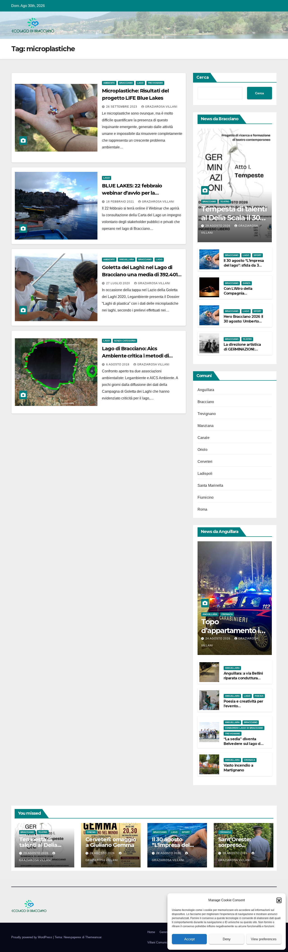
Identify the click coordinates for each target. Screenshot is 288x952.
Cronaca (227, 614)
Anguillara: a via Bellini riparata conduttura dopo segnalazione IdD (243, 680)
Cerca (202, 77)
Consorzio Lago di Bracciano (244, 728)
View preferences (264, 939)
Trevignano (155, 83)
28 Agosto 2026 (103, 853)
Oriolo (202, 450)
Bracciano (126, 83)
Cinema (91, 832)
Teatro (224, 201)
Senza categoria (125, 340)
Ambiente (109, 83)
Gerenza (165, 932)
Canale (203, 438)
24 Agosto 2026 (218, 638)
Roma (202, 509)
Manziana (206, 426)
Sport (257, 255)
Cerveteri (205, 461)
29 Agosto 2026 (218, 225)
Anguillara (126, 259)
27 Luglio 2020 (118, 283)
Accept (189, 939)
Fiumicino (206, 497)
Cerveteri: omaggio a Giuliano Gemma (111, 842)
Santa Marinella (210, 485)
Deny (227, 939)
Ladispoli (205, 473)
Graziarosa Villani (161, 106)
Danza (246, 283)
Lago (140, 83)
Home (151, 932)
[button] (279, 900)
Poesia (259, 696)
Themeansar (93, 937)
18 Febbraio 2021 (120, 201)
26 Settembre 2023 (122, 106)
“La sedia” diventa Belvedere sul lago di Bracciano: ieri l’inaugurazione (242, 746)
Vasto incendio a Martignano (238, 767)
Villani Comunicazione (161, 942)
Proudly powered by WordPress (32, 937)
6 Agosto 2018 (118, 364)
